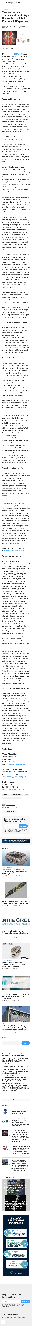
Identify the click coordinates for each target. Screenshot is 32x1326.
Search (4, 1037)
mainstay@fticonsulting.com (17, 777)
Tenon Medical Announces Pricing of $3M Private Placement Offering (15, 1054)
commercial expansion (16, 794)
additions (5, 794)
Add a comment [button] (10, 811)
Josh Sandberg (9, 1208)
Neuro (4, 9)
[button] (3, 2)
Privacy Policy (7, 831)
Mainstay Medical (15, 798)
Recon (5, 1199)
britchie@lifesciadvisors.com (17, 764)
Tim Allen (7, 1192)
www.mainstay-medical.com (14, 551)
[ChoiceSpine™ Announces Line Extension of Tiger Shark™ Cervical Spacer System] (16, 858)
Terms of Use (16, 831)
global (26, 794)
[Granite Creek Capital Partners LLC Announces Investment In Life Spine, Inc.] (16, 920)
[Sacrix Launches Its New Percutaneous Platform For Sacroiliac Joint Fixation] (16, 890)
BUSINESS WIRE (15, 54)
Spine (7, 9)
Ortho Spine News (12, 2)
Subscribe (23, 826)
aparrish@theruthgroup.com (16, 789)
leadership (6, 798)
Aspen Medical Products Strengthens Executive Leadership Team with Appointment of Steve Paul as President (15, 1060)
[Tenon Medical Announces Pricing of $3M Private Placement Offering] (5, 1111)
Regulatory (6, 867)
